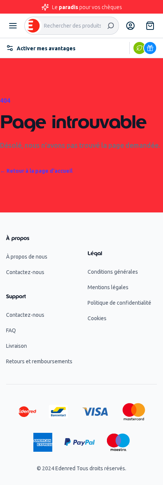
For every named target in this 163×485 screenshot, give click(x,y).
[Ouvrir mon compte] (130, 25)
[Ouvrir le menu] (13, 25)
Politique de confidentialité (119, 303)
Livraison (16, 346)
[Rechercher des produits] (110, 25)
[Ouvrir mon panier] (150, 25)
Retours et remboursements (39, 361)
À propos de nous (26, 257)
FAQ (11, 330)
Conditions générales (113, 272)
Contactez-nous (25, 272)
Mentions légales (108, 287)
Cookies (97, 318)
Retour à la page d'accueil (36, 171)
